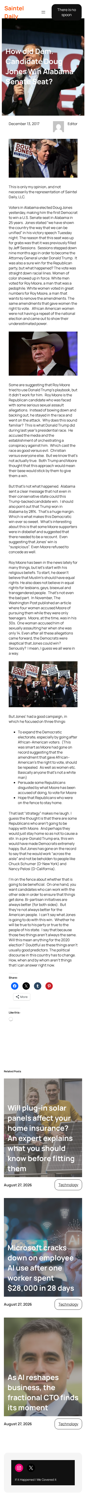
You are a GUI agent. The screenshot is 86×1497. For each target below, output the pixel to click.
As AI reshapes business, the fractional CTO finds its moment (43, 1392)
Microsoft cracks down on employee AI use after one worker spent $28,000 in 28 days (41, 1268)
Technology (68, 1184)
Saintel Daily (14, 12)
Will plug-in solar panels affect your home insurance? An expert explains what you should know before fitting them (41, 1138)
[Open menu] (43, 12)
